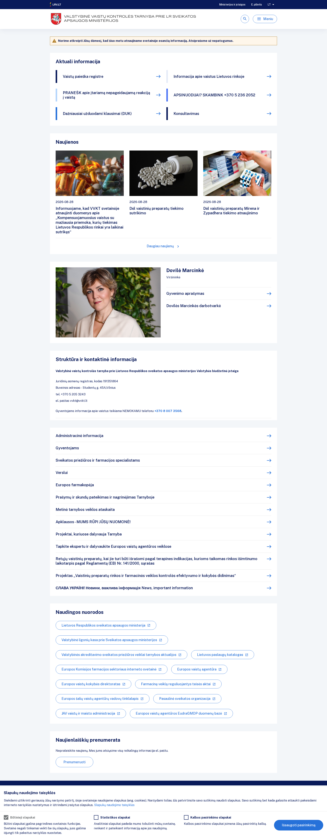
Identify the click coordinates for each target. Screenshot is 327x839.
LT (269, 4)
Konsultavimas (186, 113)
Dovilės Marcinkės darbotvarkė (193, 306)
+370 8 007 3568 (167, 411)
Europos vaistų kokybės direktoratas (91, 684)
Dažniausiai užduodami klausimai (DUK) (97, 113)
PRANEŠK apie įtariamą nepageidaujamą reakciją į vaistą (106, 95)
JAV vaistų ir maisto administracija (88, 713)
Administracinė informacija (79, 435)
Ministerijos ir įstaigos (232, 4)
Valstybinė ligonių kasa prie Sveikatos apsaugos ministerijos (109, 640)
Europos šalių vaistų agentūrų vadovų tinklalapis (100, 699)
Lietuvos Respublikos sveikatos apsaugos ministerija (103, 625)
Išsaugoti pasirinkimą (298, 825)
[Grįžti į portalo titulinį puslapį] (55, 4)
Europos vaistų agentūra (196, 669)
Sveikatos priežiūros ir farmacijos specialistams (98, 460)
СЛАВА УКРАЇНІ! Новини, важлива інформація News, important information (124, 588)
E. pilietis (256, 4)
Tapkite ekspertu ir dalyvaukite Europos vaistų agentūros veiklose (113, 546)
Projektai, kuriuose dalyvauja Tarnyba (89, 534)
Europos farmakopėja (75, 485)
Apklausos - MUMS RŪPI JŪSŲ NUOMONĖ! (93, 522)
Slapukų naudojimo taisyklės (114, 805)
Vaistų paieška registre (83, 76)
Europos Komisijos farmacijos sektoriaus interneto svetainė (109, 669)
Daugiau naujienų (160, 246)
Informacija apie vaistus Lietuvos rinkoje (209, 76)
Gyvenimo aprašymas (185, 293)
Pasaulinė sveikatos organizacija (184, 699)
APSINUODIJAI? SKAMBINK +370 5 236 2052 (214, 95)
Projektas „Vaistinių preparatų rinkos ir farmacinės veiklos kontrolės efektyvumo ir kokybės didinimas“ (146, 575)
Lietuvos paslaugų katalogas (220, 655)
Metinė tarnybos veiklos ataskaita (85, 509)
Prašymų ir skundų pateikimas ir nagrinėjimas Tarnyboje (105, 497)
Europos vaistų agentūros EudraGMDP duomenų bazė (179, 713)
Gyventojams (67, 448)
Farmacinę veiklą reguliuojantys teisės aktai (176, 684)
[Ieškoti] (245, 19)
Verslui (62, 472)
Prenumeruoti (74, 762)
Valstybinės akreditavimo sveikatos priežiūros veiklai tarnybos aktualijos (119, 655)
